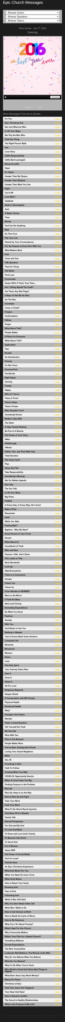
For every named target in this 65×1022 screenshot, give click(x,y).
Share (39, 107)
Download (55, 97)
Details (28, 107)
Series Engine (56, 1009)
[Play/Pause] (5, 97)
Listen (57, 119)
